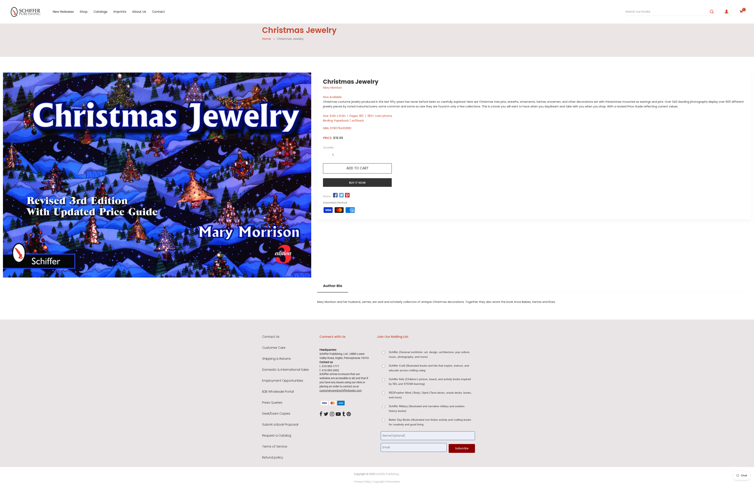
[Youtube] (338, 414)
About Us (139, 11)
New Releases (63, 11)
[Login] (726, 11)
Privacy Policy (362, 481)
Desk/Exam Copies (276, 413)
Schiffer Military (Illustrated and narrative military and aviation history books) (427, 408)
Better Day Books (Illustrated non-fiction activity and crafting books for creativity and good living (430, 422)
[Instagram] (332, 414)
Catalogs (100, 11)
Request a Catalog (276, 435)
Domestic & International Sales (285, 369)
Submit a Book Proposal (280, 424)
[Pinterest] (349, 414)
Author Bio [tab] (332, 285)
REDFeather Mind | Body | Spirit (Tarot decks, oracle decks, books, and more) (430, 395)
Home (266, 39)
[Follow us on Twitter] (341, 195)
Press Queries (272, 402)
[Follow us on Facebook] (335, 195)
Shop (84, 11)
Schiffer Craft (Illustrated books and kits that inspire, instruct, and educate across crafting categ (429, 368)
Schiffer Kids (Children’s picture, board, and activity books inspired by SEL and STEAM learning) (430, 381)
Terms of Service (274, 446)
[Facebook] (320, 414)
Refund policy (272, 457)
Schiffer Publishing (387, 474)
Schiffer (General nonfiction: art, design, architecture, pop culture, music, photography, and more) (429, 354)
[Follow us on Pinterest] (347, 195)
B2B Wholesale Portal (278, 391)
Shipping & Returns (276, 358)
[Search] (712, 11)
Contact (158, 11)
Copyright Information (386, 481)
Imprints (119, 11)
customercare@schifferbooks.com (340, 390)
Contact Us (270, 336)
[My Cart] (741, 11)
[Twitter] (326, 414)
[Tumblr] (343, 414)
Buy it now (357, 183)
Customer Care (273, 347)
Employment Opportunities (282, 380)
